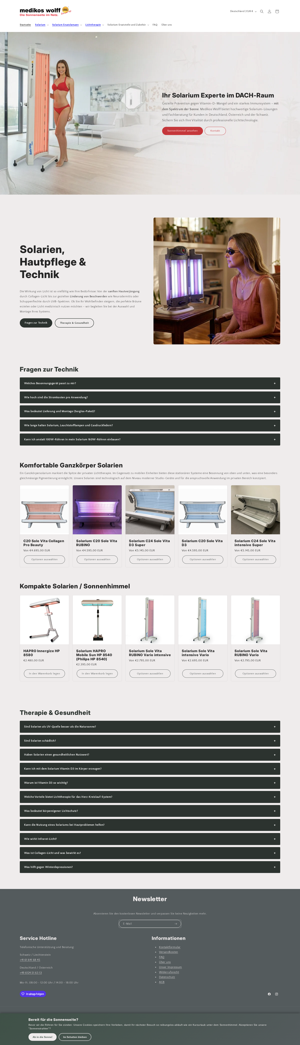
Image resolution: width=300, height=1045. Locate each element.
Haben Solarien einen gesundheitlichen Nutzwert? (150, 755)
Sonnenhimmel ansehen (182, 130)
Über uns (165, 962)
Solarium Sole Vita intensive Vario (198, 653)
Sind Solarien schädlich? (150, 740)
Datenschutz (167, 977)
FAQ (161, 957)
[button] (41, 24)
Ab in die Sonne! (42, 1037)
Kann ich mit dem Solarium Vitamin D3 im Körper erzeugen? (150, 769)
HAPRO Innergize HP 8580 (41, 653)
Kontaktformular (170, 947)
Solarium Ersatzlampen (65, 24)
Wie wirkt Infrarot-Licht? (150, 839)
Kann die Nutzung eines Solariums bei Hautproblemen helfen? (150, 825)
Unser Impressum (170, 967)
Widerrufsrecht (169, 972)
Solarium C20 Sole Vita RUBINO (96, 543)
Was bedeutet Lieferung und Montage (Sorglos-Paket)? (150, 411)
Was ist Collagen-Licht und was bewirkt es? (150, 853)
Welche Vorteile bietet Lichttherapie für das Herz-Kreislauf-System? (150, 797)
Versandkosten (168, 952)
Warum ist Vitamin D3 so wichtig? (150, 783)
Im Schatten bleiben (75, 1037)
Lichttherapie (93, 24)
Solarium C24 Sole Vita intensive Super (255, 543)
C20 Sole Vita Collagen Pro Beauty (43, 543)
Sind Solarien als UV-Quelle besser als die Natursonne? (150, 726)
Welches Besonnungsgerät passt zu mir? (150, 383)
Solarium (40, 24)
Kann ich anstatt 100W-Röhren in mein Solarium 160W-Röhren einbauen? (150, 439)
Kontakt (215, 130)
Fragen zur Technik (36, 322)
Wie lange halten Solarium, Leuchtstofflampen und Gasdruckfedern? (150, 425)
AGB (162, 982)
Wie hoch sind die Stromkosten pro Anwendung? (150, 397)
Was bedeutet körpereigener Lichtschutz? (150, 811)
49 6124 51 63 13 (31, 972)
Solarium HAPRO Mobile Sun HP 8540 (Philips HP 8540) (94, 655)
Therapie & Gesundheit (74, 322)
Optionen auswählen (44, 559)
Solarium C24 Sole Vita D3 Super (149, 543)
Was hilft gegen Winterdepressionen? (150, 867)
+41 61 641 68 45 (30, 959)
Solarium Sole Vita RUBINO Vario (251, 653)
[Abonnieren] (176, 924)
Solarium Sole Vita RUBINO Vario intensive (150, 653)
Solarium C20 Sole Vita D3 (202, 543)
